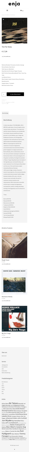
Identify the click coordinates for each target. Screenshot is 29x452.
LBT (7, 423)
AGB (3, 368)
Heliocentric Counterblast (8, 414)
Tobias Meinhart (15, 434)
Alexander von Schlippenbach (12, 405)
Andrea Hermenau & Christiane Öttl (13, 406)
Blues (3, 385)
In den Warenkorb (15, 94)
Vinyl (3, 393)
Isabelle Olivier (7, 416)
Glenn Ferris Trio (21, 412)
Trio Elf (9, 438)
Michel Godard (5, 429)
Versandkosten (7, 56)
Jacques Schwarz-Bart (18, 416)
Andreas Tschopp (20, 407)
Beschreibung (5, 113)
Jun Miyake (6, 420)
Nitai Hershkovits (14, 429)
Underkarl (22, 438)
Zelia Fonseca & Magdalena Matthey (20, 439)
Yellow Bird (12, 439)
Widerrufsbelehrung (6, 372)
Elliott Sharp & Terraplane (20, 411)
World (13, 102)
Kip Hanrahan (16, 421)
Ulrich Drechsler (15, 438)
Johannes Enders (11, 418)
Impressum (4, 355)
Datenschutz (4, 370)
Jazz (11, 102)
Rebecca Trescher (9, 431)
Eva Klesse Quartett (11, 412)
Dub (2, 391)
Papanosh (21, 429)
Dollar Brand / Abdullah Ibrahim (13, 410)
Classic (3, 389)
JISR (7, 103)
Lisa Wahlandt (13, 423)
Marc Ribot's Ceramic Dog (16, 427)
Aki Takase (13, 403)
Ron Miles (17, 431)
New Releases (7, 14)
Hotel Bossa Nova (21, 414)
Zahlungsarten (5, 365)
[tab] (5, 113)
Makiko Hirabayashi (16, 425)
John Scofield (22, 418)
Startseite (3, 14)
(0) (22, 10)
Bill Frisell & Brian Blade (9, 409)
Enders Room (4, 412)
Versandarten (4, 367)
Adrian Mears (5, 403)
